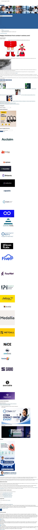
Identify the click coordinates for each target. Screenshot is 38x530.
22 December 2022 (3, 37)
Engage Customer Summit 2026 (5, 404)
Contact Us (3, 24)
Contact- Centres (2, 38)
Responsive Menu (2, 5)
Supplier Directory (4, 19)
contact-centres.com (9, 504)
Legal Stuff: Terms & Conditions (9, 26)
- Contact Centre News (3, 33)
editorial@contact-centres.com (7, 494)
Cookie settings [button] (2, 508)
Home (2, 18)
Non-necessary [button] (2, 524)
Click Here (9, 500)
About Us (4, 25)
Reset (4, 131)
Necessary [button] (1, 518)
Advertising (3, 22)
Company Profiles (4, 20)
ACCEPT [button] (6, 508)
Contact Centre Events (5, 21)
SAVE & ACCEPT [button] (2, 529)
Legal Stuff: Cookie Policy (10, 28)
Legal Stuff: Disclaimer (9, 27)
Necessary (2, 519)
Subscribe (3, 23)
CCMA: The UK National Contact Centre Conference (8, 403)
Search (1, 14)
